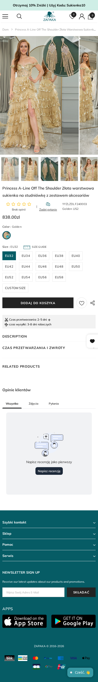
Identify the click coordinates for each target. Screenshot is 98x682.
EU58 (59, 277)
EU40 (76, 256)
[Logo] (49, 16)
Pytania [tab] (54, 403)
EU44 (26, 266)
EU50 (76, 266)
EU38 (59, 256)
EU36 (42, 256)
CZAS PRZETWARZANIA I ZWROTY (33, 348)
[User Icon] (82, 16)
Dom (5, 29)
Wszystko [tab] (12, 403)
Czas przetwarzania (22, 319)
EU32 (9, 256)
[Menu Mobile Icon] (5, 16)
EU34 (26, 256)
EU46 (42, 266)
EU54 (26, 277)
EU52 (9, 277)
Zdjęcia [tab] (33, 403)
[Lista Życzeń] (81, 302)
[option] (39, 95)
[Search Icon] (24, 16)
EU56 (42, 277)
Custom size (15, 288)
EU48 (59, 266)
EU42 (9, 266)
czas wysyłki (17, 324)
